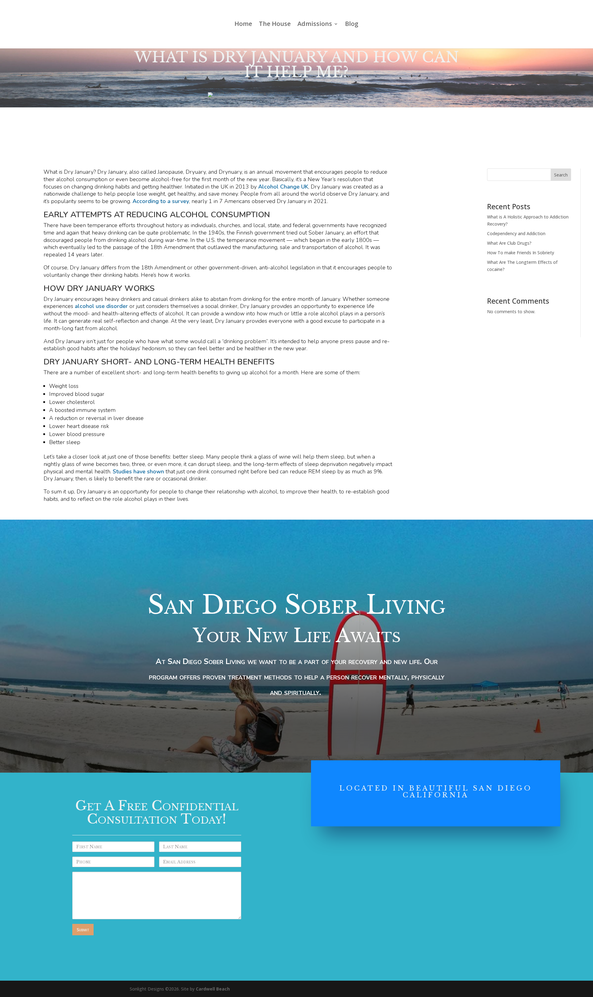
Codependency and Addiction (516, 233)
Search (561, 175)
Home (243, 25)
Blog (351, 25)
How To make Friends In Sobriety (520, 252)
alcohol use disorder (101, 306)
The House (275, 25)
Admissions (314, 25)
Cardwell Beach (213, 989)
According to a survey (160, 201)
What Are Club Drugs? (509, 243)
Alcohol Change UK (283, 186)
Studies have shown (138, 471)
